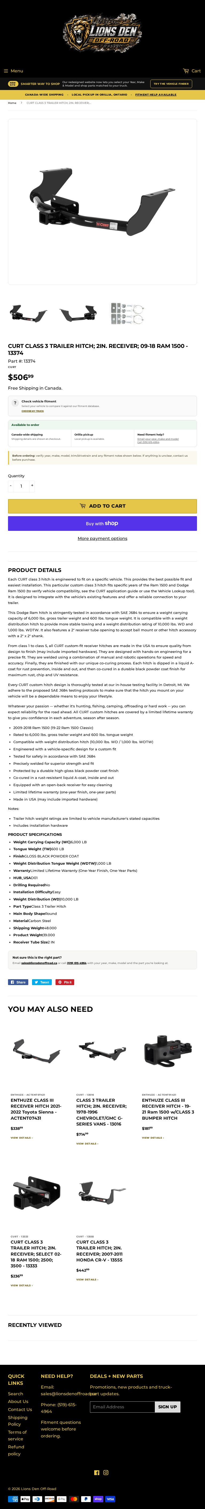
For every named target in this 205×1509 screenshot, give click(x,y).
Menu (17, 70)
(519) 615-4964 (76, 963)
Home (12, 103)
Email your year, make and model (158, 438)
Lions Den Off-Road (38, 1489)
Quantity (16, 475)
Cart (196, 70)
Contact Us (20, 1409)
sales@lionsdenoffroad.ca (39, 963)
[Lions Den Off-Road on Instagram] (106, 1473)
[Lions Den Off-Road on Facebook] (97, 1473)
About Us (18, 1401)
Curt (12, 367)
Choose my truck (33, 411)
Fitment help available (155, 94)
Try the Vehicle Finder (171, 83)
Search (15, 1393)
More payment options (102, 538)
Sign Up (167, 1406)
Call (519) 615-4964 (148, 442)
